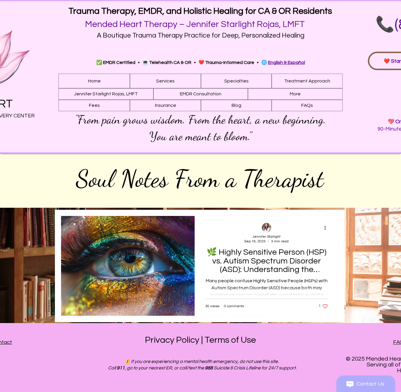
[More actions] (327, 228)
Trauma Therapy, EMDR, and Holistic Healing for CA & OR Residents (200, 11)
